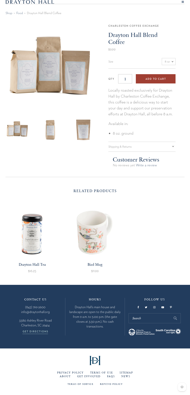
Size (110, 61)
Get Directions (35, 331)
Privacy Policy (70, 372)
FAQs (111, 376)
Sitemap (126, 372)
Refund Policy (111, 384)
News (125, 376)
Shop (9, 13)
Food (19, 13)
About (65, 376)
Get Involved (89, 376)
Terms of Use (101, 372)
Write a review (146, 165)
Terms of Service (81, 384)
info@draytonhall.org (35, 312)
